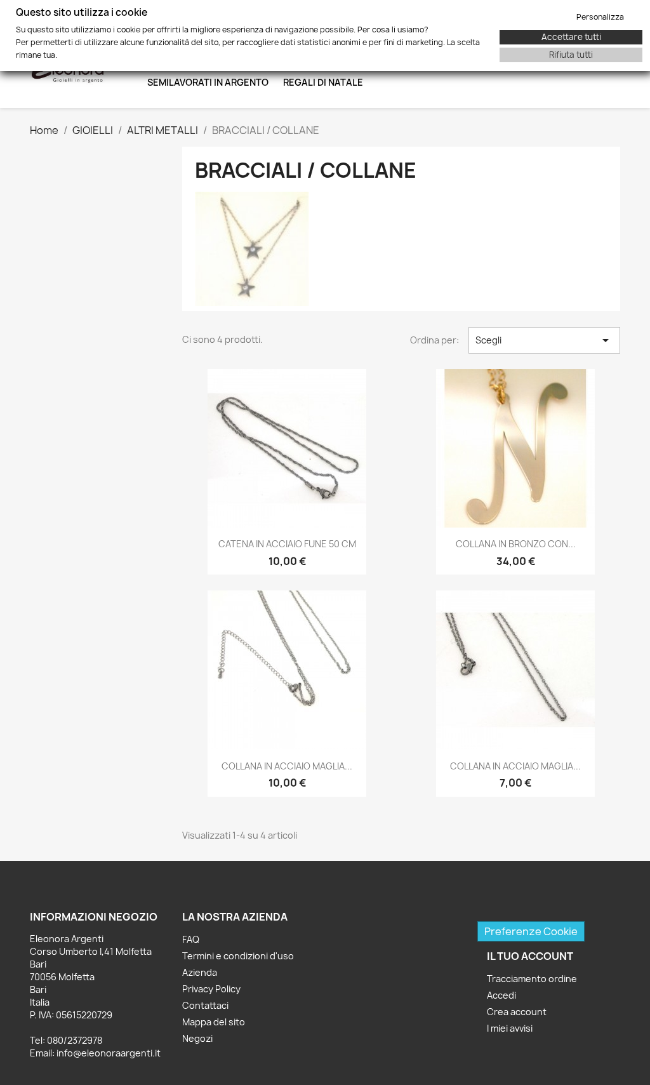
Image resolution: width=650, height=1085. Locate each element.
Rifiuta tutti (571, 54)
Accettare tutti (571, 37)
